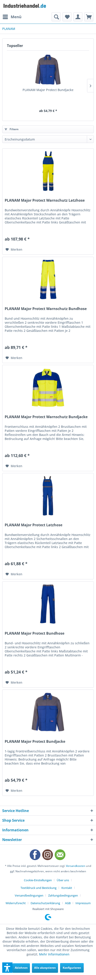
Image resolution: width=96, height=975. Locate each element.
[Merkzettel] (67, 16)
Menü (16, 16)
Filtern (14, 129)
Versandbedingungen (29, 895)
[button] (7, 967)
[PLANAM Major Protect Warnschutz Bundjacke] (48, 387)
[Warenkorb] (88, 16)
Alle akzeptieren (45, 968)
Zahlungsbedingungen (63, 895)
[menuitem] (12, 16)
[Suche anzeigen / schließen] (56, 16)
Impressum (83, 903)
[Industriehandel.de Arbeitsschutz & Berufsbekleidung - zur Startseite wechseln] (25, 6)
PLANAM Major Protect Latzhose (33, 525)
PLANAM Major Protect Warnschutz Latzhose (45, 200)
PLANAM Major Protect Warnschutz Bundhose (46, 308)
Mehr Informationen (54, 954)
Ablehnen (21, 968)
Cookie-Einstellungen (38, 880)
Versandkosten (75, 866)
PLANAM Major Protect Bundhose (34, 633)
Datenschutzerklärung (45, 903)
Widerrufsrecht (16, 903)
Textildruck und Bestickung (38, 888)
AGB (68, 903)
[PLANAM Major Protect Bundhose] (48, 604)
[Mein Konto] (77, 16)
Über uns (63, 880)
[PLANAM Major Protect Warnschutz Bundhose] (48, 279)
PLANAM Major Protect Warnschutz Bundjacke (46, 417)
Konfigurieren (72, 968)
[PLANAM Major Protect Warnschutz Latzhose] (48, 171)
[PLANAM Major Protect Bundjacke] (48, 69)
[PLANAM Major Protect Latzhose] (48, 495)
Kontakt (66, 888)
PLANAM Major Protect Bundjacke (48, 90)
